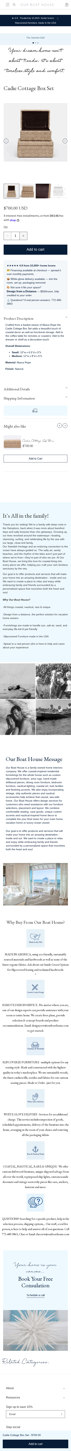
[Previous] (59, 425)
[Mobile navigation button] (7, 4)
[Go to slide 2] (35, 42)
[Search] (14, 4)
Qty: (6, 227)
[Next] (65, 425)
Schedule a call (36, 1295)
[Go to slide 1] (33, 42)
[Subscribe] (61, 1414)
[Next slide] (65, 141)
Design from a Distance (21, 291)
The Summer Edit (35, 38)
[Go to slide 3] (38, 42)
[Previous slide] (6, 141)
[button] (35, 318)
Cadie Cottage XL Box (38, 441)
